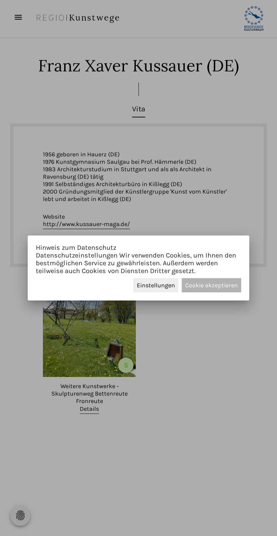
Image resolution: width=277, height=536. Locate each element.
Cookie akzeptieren (211, 285)
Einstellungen (156, 285)
